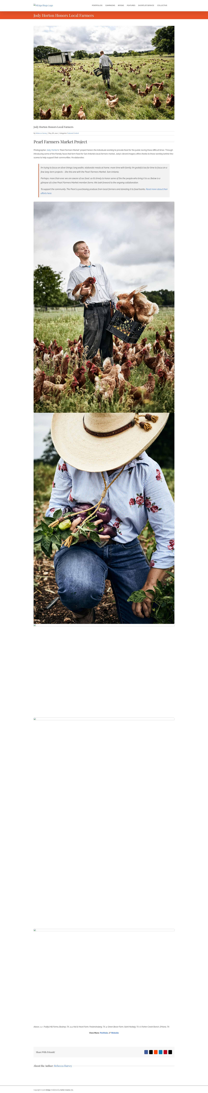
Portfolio (104, 1033)
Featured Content (73, 133)
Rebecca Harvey (41, 133)
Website (115, 1033)
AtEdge (48, 1090)
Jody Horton (52, 150)
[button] (170, 5)
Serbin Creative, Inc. (66, 1090)
